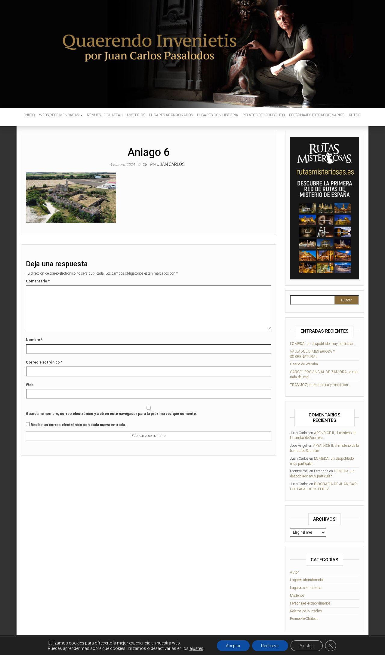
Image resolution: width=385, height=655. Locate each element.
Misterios (136, 115)
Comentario (38, 281)
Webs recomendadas (59, 115)
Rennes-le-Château (304, 619)
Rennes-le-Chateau (105, 115)
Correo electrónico (44, 362)
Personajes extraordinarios (316, 115)
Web (29, 385)
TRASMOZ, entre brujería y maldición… (320, 385)
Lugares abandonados (171, 115)
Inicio (29, 115)
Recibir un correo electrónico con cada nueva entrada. (78, 425)
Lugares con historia (217, 115)
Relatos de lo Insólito (263, 115)
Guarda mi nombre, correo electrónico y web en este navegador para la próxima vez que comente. (111, 414)
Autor (355, 115)
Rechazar (270, 645)
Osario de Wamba (304, 364)
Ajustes (307, 645)
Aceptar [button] (233, 645)
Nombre (34, 340)
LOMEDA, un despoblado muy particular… (323, 344)
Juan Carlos (171, 164)
